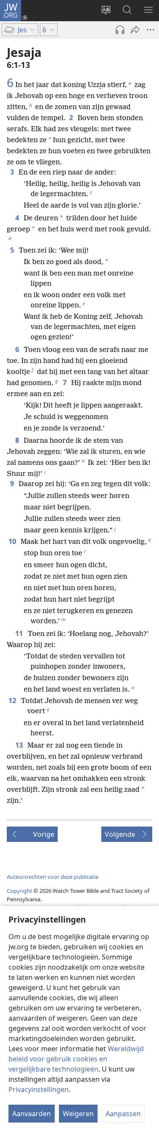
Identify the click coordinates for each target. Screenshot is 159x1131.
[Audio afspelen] (120, 29)
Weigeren (78, 1113)
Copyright (19, 891)
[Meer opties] (150, 29)
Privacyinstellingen (38, 1089)
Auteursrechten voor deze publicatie (52, 877)
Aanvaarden (31, 1113)
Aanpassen (123, 1113)
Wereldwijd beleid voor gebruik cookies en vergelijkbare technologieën (76, 1059)
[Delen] (135, 29)
